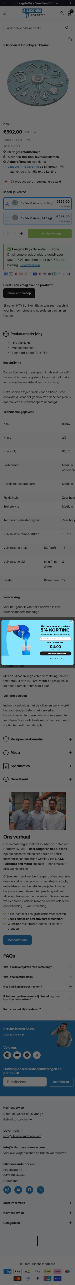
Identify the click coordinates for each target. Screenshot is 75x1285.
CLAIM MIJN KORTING (55, 653)
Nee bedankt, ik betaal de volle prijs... (55, 659)
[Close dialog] (71, 621)
